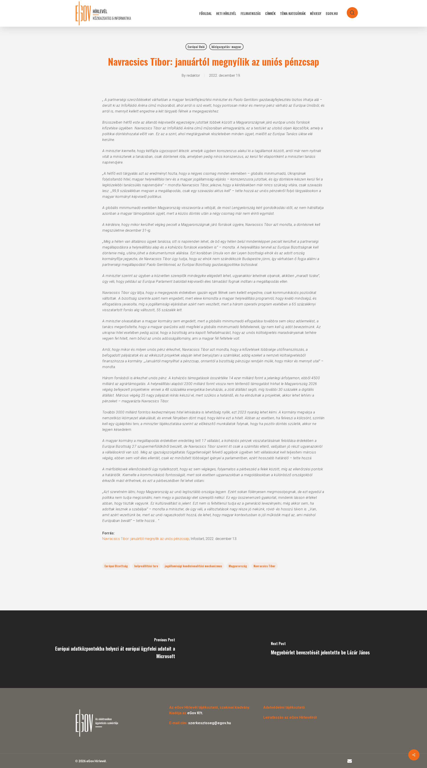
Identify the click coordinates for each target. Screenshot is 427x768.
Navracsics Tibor (265, 565)
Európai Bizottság (116, 565)
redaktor (193, 75)
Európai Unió (196, 46)
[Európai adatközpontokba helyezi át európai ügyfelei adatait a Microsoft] (107, 649)
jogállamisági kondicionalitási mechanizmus (193, 565)
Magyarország (238, 565)
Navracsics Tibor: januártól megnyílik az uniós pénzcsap (145, 539)
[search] (349, 10)
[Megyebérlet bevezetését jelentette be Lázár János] (320, 649)
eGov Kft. (195, 713)
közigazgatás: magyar (226, 46)
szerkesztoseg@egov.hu (209, 723)
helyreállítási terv (146, 565)
